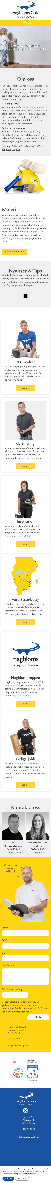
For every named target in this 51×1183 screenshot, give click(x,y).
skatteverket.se (29, 376)
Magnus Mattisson (13, 846)
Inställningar (22, 1179)
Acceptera (8, 1179)
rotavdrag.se (11, 376)
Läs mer (25, 388)
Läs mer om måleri (14, 251)
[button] (24, 23)
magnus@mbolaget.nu (18, 1046)
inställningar (31, 1174)
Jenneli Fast (37, 846)
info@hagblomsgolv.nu (28, 1137)
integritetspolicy (23, 1011)
